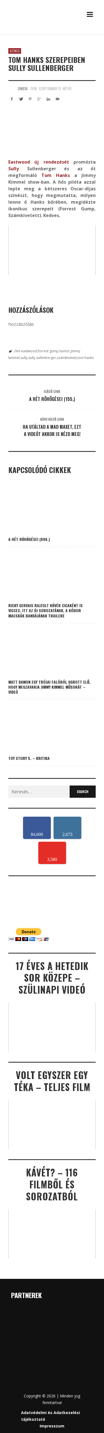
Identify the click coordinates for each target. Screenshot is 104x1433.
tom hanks (85, 357)
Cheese (23, 88)
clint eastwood (25, 351)
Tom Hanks (55, 175)
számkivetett (67, 357)
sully (24, 357)
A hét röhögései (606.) (29, 539)
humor (64, 351)
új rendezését (51, 162)
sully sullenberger (42, 357)
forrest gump (48, 351)
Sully (13, 169)
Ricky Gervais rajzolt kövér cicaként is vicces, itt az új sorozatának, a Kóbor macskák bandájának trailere (45, 610)
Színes (15, 51)
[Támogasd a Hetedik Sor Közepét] (52, 33)
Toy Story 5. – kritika (29, 758)
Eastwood (19, 162)
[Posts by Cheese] (11, 88)
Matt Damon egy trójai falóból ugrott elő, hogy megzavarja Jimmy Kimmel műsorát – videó (49, 687)
